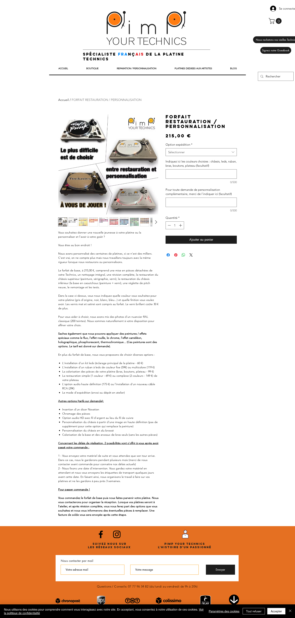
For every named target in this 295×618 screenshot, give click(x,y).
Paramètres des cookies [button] (224, 611)
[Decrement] (169, 225)
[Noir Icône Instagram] (117, 534)
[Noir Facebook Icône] (101, 534)
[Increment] (181, 225)
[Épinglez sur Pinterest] (175, 255)
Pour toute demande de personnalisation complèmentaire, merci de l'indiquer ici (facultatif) (199, 192)
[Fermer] (290, 611)
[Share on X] (191, 255)
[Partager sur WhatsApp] (183, 255)
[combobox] (201, 152)
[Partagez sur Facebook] (168, 255)
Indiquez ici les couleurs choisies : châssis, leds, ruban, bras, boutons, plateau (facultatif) (201, 163)
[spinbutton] (175, 225)
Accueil (63, 100)
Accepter (276, 611)
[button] (276, 21)
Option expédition (179, 144)
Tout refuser (253, 611)
